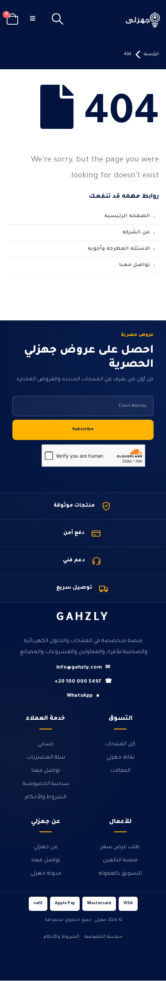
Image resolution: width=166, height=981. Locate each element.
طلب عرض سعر (120, 847)
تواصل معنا (45, 771)
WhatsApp (83, 696)
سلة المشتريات (46, 758)
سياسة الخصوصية (46, 784)
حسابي (46, 744)
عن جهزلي (46, 847)
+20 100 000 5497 (83, 682)
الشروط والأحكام (45, 797)
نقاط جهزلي (120, 758)
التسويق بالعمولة (120, 874)
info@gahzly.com (83, 668)
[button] (58, 19)
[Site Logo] (143, 19)
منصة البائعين (120, 860)
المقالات (120, 771)
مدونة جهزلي (46, 874)
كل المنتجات (120, 744)
